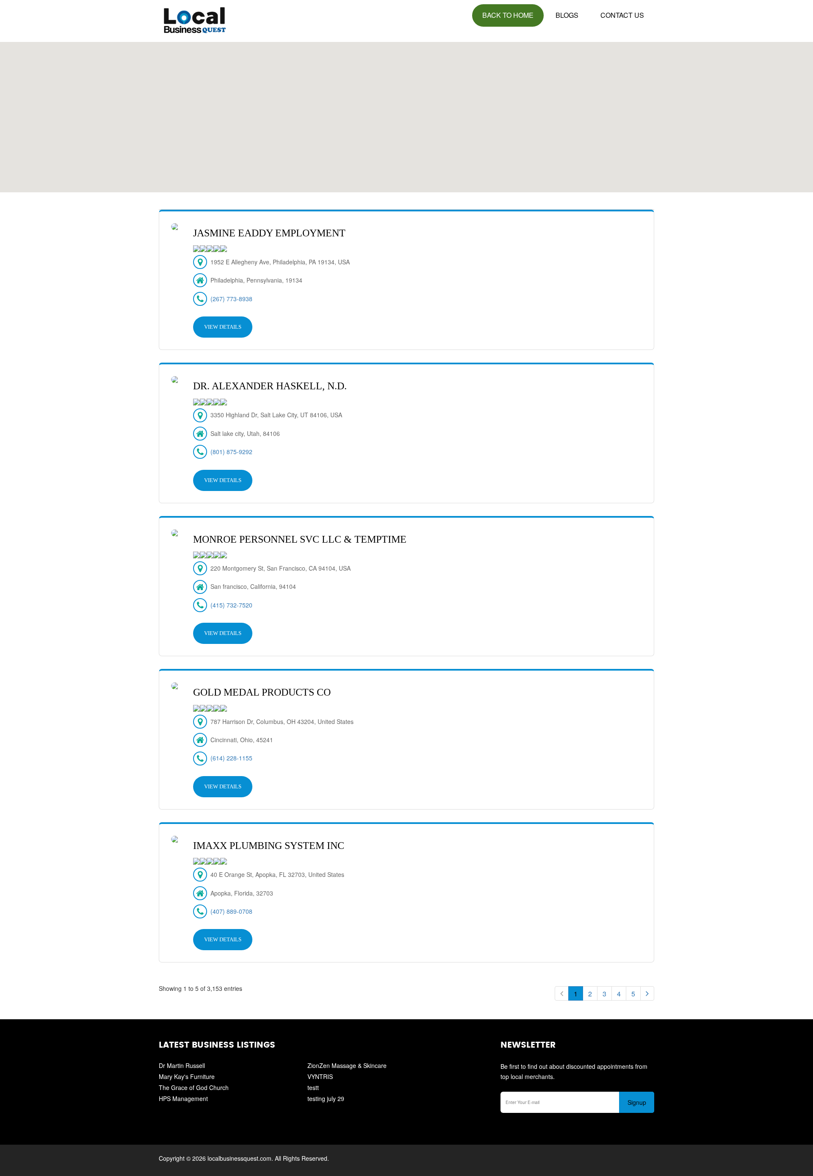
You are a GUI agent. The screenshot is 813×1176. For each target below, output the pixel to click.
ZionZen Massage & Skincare (347, 1065)
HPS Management (183, 1098)
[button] (406, 112)
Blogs (567, 15)
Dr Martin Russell (182, 1065)
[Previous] (562, 993)
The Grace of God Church (194, 1087)
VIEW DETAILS (222, 327)
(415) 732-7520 (231, 605)
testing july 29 (325, 1098)
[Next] (647, 993)
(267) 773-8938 (231, 298)
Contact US (622, 15)
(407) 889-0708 (231, 911)
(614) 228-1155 (231, 758)
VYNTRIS (320, 1076)
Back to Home (508, 15)
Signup (637, 1102)
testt (313, 1087)
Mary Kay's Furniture (187, 1076)
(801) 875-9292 (231, 451)
